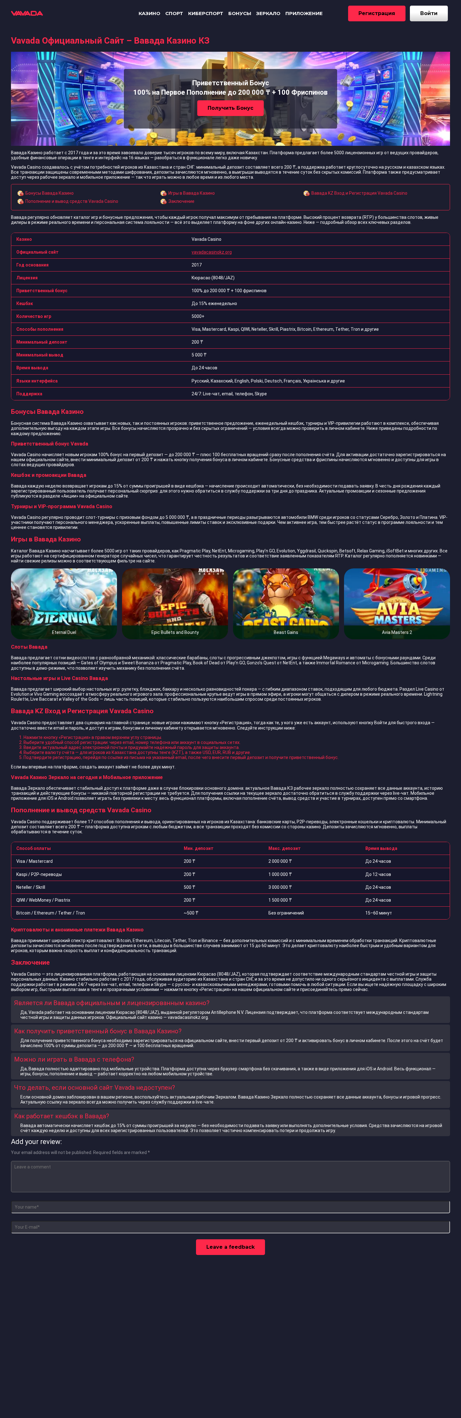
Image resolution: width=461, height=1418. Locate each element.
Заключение (181, 201)
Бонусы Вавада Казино (49, 193)
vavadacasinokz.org (212, 252)
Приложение (304, 13)
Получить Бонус (230, 108)
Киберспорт (205, 13)
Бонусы (239, 13)
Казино (149, 13)
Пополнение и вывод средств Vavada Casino (71, 201)
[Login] (429, 13)
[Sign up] (376, 13)
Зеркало (268, 13)
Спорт (174, 13)
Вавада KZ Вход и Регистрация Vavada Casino (359, 193)
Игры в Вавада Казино (191, 193)
